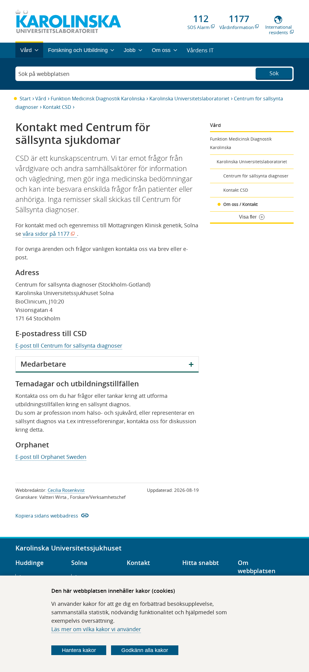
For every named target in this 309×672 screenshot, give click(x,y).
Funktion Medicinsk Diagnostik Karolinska (98, 98)
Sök (274, 73)
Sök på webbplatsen (43, 73)
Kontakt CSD (57, 107)
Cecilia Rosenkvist (66, 490)
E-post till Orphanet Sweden (50, 456)
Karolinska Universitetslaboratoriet (189, 98)
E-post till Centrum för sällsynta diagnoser (68, 345)
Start (25, 98)
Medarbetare (43, 364)
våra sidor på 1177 (47, 234)
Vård (40, 98)
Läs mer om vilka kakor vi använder (96, 629)
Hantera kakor (79, 650)
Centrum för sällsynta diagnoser (255, 176)
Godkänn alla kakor (144, 650)
